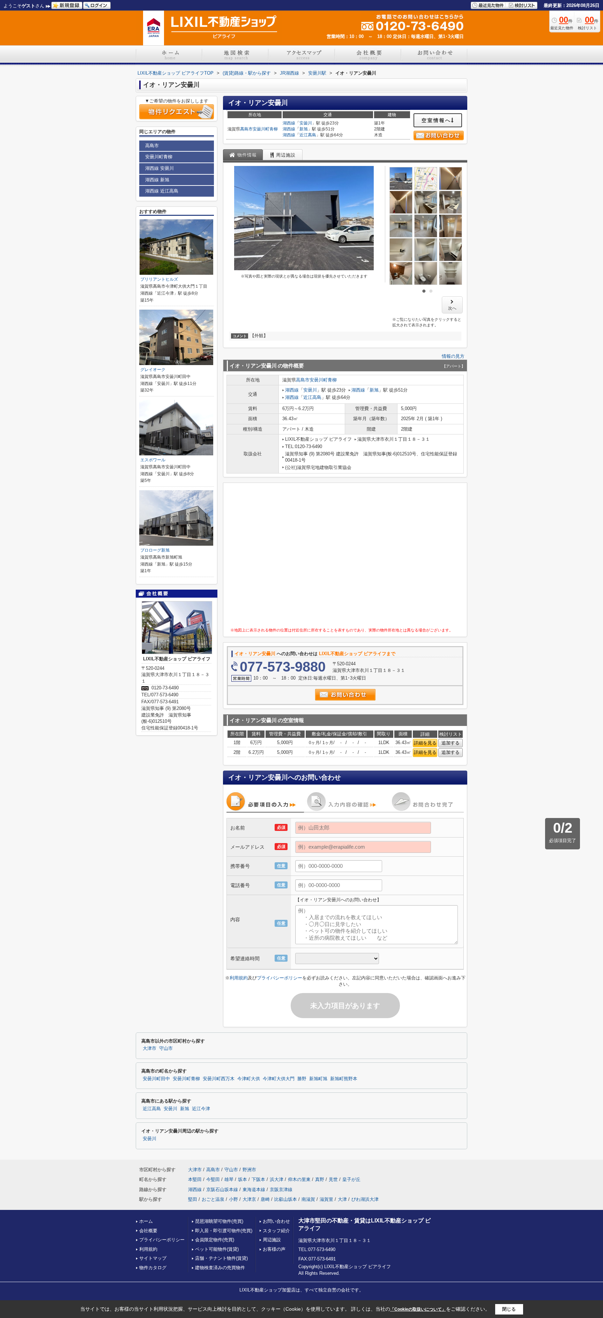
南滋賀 (308, 1199)
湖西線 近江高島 (161, 191)
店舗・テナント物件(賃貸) (221, 1258)
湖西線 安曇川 (159, 168)
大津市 (149, 1048)
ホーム (146, 1221)
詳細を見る (425, 742)
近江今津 (201, 1108)
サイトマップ (152, 1258)
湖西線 (289, 123)
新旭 (303, 129)
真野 (319, 1179)
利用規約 (239, 977)
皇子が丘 (351, 1179)
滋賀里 (326, 1199)
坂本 (242, 1179)
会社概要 (148, 1230)
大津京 (249, 1199)
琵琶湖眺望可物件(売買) (219, 1221)
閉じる (509, 1309)
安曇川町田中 (156, 1078)
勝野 (301, 1078)
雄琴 (228, 1179)
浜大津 (276, 1179)
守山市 (166, 1048)
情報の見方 (453, 356)
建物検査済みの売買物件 (220, 1267)
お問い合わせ (276, 1221)
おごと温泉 (213, 1199)
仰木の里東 (299, 1179)
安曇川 (305, 123)
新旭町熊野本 (343, 1078)
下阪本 (258, 1179)
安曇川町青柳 (265, 129)
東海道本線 (254, 1189)
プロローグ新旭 (155, 550)
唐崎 (265, 1199)
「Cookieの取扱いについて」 (418, 1309)
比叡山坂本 (285, 1199)
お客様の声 (274, 1249)
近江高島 (307, 134)
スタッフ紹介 (276, 1230)
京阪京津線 (281, 1189)
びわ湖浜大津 (365, 1199)
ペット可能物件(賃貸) (217, 1249)
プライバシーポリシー (279, 977)
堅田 (192, 1199)
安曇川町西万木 (218, 1078)
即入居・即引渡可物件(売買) (223, 1230)
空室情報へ (436, 120)
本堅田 (195, 1179)
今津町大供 (248, 1078)
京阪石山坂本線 (222, 1189)
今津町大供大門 (279, 1078)
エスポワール (152, 459)
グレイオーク (152, 369)
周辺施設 (272, 1239)
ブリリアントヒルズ (159, 279)
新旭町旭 (318, 1078)
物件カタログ (152, 1267)
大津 (342, 1199)
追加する (450, 742)
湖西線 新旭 (157, 179)
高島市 (246, 129)
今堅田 (213, 1179)
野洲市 (249, 1169)
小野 (233, 1199)
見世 (333, 1179)
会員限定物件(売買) (214, 1239)
